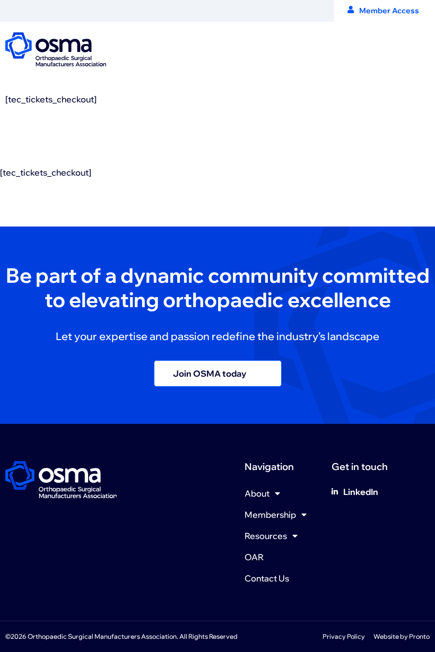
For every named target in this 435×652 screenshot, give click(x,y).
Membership (270, 514)
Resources (266, 536)
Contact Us (267, 578)
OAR (254, 557)
